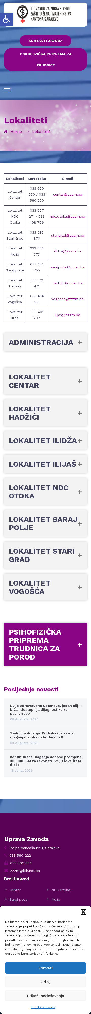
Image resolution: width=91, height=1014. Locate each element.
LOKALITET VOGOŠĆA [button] (30, 587)
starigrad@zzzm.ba (67, 235)
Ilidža (55, 899)
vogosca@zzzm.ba (67, 299)
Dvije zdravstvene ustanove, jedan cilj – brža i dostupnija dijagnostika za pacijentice (45, 710)
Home (16, 131)
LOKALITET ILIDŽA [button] (43, 440)
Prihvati (45, 968)
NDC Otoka (60, 890)
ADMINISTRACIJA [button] (41, 342)
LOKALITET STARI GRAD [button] (42, 555)
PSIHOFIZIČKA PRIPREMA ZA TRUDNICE (45, 59)
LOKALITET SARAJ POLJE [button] (43, 523)
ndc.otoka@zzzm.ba (67, 216)
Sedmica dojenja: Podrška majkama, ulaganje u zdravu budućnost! (42, 735)
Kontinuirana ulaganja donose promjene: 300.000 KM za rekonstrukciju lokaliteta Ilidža (46, 761)
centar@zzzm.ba (67, 194)
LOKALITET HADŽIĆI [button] (30, 412)
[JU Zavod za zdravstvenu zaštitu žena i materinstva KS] (44, 14)
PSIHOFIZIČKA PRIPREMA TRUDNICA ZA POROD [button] (35, 644)
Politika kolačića (43, 1007)
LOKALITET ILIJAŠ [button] (42, 464)
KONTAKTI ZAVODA (45, 41)
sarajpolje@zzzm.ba (67, 267)
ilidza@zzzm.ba (67, 251)
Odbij (46, 982)
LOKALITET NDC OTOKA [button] (39, 491)
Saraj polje (19, 899)
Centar (15, 890)
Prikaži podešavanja (45, 996)
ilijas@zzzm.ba (67, 315)
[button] (6, 19)
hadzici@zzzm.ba (68, 283)
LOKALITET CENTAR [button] (30, 381)
